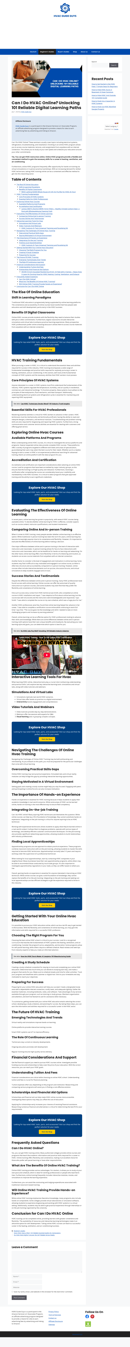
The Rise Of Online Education (27, 184)
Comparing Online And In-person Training (35, 216)
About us (84, 52)
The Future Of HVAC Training (27, 257)
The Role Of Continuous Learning (31, 262)
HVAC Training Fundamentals (28, 194)
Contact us (95, 52)
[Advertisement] (65, 34)
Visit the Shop (47, 349)
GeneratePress (77, 1334)
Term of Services (55, 1315)
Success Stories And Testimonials (31, 218)
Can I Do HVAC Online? (27, 279)
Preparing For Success (27, 255)
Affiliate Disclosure (56, 1321)
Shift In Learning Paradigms (29, 187)
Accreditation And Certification (30, 206)
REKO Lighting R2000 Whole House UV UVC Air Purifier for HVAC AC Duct (48, 192)
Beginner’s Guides (47, 52)
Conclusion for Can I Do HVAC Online (30, 286)
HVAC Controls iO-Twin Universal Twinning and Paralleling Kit (44, 228)
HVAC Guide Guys (22, 126)
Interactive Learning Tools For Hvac (30, 221)
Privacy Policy (54, 1311)
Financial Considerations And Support (31, 264)
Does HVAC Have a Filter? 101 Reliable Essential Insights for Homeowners (37, 1233)
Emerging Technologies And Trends (32, 260)
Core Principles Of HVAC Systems (31, 197)
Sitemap (52, 1324)
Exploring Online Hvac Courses (28, 201)
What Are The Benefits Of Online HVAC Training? (37, 281)
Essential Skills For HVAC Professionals (33, 199)
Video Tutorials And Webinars (30, 226)
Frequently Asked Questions (27, 277)
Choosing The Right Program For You (33, 250)
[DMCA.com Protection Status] (88, 1326)
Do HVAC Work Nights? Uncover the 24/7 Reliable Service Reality (34, 1235)
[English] (115, 123)
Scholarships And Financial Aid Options (34, 269)
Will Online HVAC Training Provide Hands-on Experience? (40, 284)
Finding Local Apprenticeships (30, 243)
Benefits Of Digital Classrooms (30, 189)
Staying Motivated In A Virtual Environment (35, 235)
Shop (75, 52)
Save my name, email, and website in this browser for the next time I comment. (43, 1292)
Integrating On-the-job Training (31, 240)
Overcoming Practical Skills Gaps (31, 233)
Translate (116, 129)
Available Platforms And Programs (32, 204)
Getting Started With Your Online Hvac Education (35, 247)
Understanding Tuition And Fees (31, 267)
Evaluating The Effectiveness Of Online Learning (34, 214)
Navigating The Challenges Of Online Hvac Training (36, 231)
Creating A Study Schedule (29, 252)
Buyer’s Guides (63, 52)
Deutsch (33, 52)
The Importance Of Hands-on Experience (32, 238)
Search (94, 62)
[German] (117, 123)
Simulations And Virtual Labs (30, 223)
